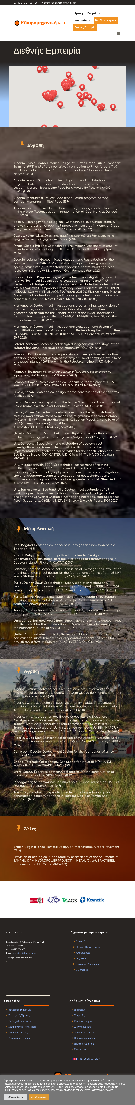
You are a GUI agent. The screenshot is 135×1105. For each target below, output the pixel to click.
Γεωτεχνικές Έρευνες (19, 1015)
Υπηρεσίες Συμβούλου (19, 1009)
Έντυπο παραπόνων (84, 1032)
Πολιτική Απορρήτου (84, 1038)
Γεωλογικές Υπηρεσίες (19, 1021)
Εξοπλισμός (82, 969)
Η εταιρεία (79, 1009)
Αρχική (79, 13)
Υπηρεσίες (81, 20)
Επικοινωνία (80, 1049)
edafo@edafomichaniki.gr (25, 953)
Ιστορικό (80, 941)
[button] (95, 102)
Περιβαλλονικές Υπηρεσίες (22, 1027)
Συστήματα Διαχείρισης (88, 964)
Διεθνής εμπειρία (82, 1027)
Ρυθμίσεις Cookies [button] (16, 1097)
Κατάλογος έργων (106, 20)
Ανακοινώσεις (83, 952)
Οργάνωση (81, 958)
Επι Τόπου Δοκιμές (18, 1032)
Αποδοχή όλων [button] (39, 1097)
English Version (90, 1058)
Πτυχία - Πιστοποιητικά (88, 947)
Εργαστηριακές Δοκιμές (20, 1038)
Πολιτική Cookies (84, 1043)
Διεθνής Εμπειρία (85, 27)
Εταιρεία (92, 13)
